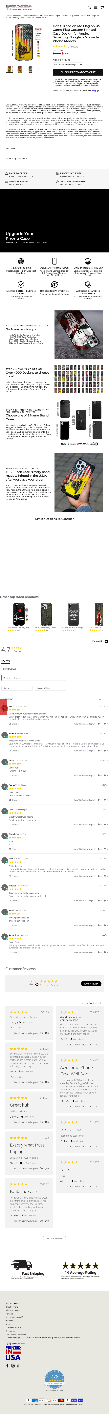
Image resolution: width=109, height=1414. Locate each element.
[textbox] (107, 700)
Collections (16, 16)
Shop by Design (12, 1303)
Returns (9, 1324)
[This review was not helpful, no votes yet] (46, 1033)
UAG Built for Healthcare (16, 1335)
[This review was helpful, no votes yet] (41, 1033)
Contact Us (10, 1331)
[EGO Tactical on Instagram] (13, 1366)
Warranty (9, 1321)
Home (8, 16)
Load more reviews (54, 1238)
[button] (14, 723)
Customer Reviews (13, 1328)
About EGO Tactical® (14, 1317)
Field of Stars (61, 60)
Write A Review (91, 983)
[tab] (5, 662)
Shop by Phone (12, 1307)
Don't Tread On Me (30, 16)
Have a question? (16, 159)
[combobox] (17, 688)
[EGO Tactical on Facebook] (7, 1366)
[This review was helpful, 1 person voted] (91, 1044)
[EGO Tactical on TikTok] (18, 1366)
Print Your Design (12, 1310)
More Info (9, 1314)
